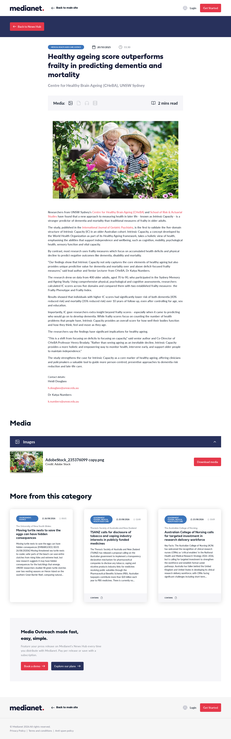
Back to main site (67, 7)
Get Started (210, 8)
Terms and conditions (40, 730)
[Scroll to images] (70, 103)
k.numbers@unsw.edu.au (63, 401)
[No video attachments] (95, 103)
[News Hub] (27, 8)
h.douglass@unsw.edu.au (63, 388)
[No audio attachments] (86, 103)
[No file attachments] (78, 103)
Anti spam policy (64, 730)
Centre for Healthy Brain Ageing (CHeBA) (118, 212)
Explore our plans (65, 666)
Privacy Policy (17, 730)
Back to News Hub (29, 26)
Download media (207, 462)
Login (193, 8)
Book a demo (32, 666)
